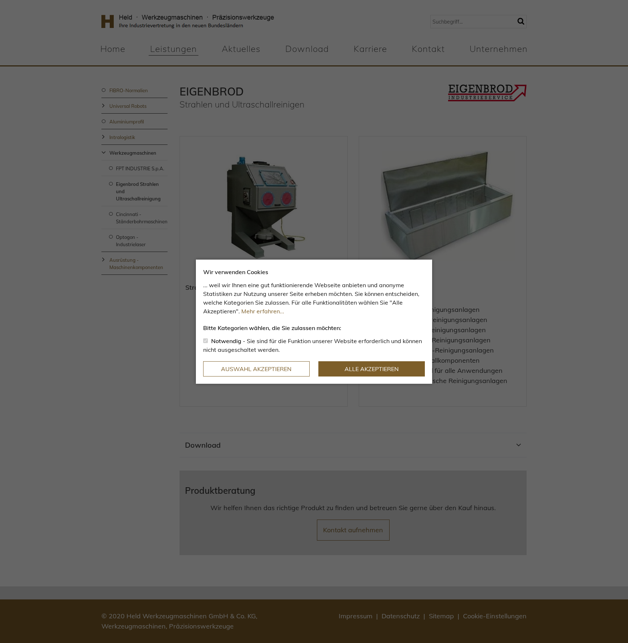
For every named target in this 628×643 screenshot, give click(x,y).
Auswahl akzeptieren (256, 369)
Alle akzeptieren (372, 369)
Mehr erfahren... (262, 311)
